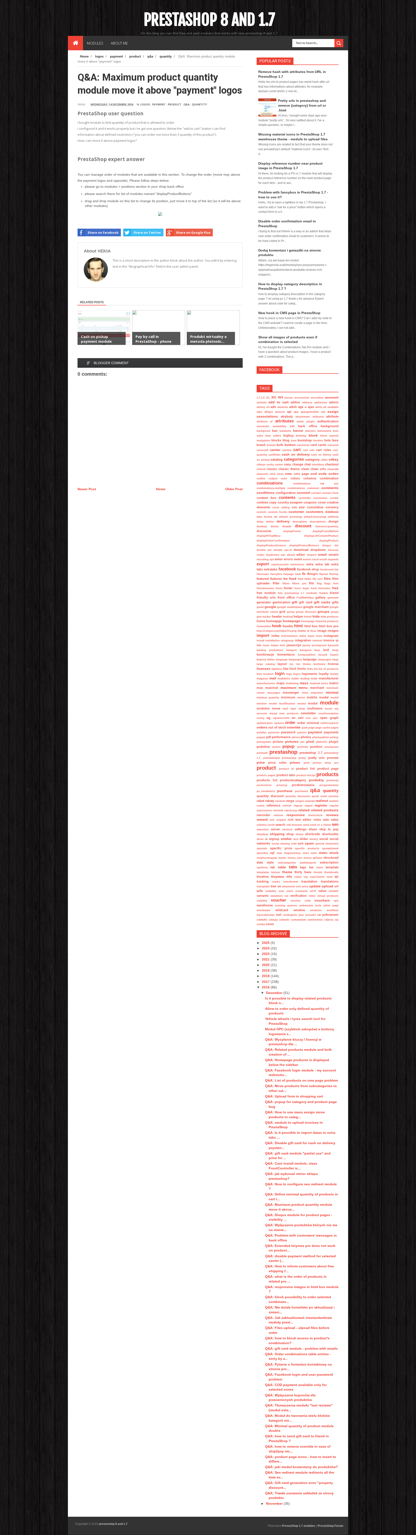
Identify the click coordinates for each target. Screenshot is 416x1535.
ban (275, 430)
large (335, 659)
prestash (262, 752)
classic (272, 469)
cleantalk (332, 469)
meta (305, 692)
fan (336, 569)
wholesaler (263, 910)
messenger (291, 692)
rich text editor (300, 819)
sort (300, 843)
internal (317, 640)
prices (295, 762)
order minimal (308, 723)
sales (334, 819)
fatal (298, 574)
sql (272, 853)
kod (326, 650)
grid (282, 611)
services (287, 829)
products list (267, 780)
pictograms (264, 741)
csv (302, 507)
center (279, 464)
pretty (302, 757)
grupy (334, 611)
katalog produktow (270, 650)
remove (278, 815)
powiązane (331, 746)
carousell (262, 450)
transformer (290, 881)
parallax (261, 732)
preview (332, 758)
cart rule (308, 450)
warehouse (265, 905)
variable (333, 891)
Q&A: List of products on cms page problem (301, 1080)
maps (280, 683)
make (314, 678)
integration (303, 640)
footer (288, 588)
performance (281, 737)
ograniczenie (281, 717)
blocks (276, 440)
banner (298, 430)
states (323, 853)
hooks (288, 626)
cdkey (333, 459)
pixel (310, 741)
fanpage (288, 574)
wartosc (292, 905)
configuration (286, 493)
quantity (199, 104)
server (275, 829)
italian (275, 645)
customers (314, 512)
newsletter (308, 713)
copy (272, 502)
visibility (262, 900)
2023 (266, 954)
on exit (297, 718)
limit (292, 669)
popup (288, 746)
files (327, 578)
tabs (293, 867)
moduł (313, 703)
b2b (292, 426)
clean (305, 469)
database (331, 512)
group (291, 611)
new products (289, 713)
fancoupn (263, 574)
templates (263, 872)
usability (270, 891)
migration (317, 692)
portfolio (302, 746)
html (298, 626)
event (298, 559)
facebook (287, 569)
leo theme (303, 664)
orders (262, 727)
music (328, 708)
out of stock (277, 727)
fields (307, 578)
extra (309, 564)
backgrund (263, 430)
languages (324, 659)
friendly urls (266, 597)
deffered (333, 516)
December (274, 993)
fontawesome (265, 588)
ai (306, 407)
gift (294, 602)
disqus (326, 545)
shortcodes (330, 834)
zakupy (273, 919)
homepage (291, 621)
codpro (273, 478)
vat (286, 895)
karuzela (333, 645)
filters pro (299, 583)
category (312, 459)
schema (261, 824)
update (315, 886)
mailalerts (284, 678)
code (322, 474)
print (307, 762)
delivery (283, 521)
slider (303, 839)
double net (264, 549)
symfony (262, 867)
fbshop (333, 574)
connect (303, 493)
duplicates (272, 554)
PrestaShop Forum (330, 1526)
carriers (287, 450)
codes (333, 474)
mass (304, 683)
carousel (333, 445)
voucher (278, 900)
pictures (292, 741)
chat (307, 464)
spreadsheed (330, 848)
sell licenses (294, 824)
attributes (284, 421)
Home (160, 489)
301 (273, 397)
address (307, 402)
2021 (266, 959)
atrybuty (287, 416)
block (313, 435)
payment (159, 104)
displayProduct (328, 540)
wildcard (281, 910)
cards (322, 445)
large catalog (266, 664)
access (288, 397)
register (321, 805)
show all (262, 839)
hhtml (308, 616)
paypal (261, 737)
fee (285, 578)
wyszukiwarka (265, 914)
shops (300, 834)
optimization (265, 723)
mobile (312, 697)
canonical (303, 445)
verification (298, 895)
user (281, 891)
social (323, 839)
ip (337, 640)
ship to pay (328, 829)
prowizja (281, 785)
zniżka (261, 924)
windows (316, 910)
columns (309, 478)
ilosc (313, 630)
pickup (334, 737)
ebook (291, 554)
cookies (262, 502)
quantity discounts (297, 796)
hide (316, 616)
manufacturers (266, 683)
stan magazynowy (289, 852)
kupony (261, 659)
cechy (270, 464)
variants (262, 895)
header (277, 616)
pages (334, 727)
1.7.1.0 (261, 397)
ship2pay (262, 834)
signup (274, 839)
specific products (307, 848)
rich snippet (278, 819)
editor (300, 554)
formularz (324, 588)
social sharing (281, 843)
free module (266, 593)
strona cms (294, 857)
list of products (328, 668)
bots (327, 440)
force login (301, 588)
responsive (295, 815)
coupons (310, 502)
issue (266, 645)
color (284, 478)
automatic (263, 426)
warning (280, 905)
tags (303, 867)
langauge (282, 659)
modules (263, 708)
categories (294, 459)
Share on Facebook (103, 232)
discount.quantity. (326, 526)
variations (276, 895)
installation (273, 640)
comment (313, 488)
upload (327, 886)
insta (319, 635)
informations (289, 635)
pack (305, 727)
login (280, 673)
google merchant (316, 607)
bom (294, 440)
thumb (318, 872)
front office (286, 597)
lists (259, 673)
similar (286, 839)
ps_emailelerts (266, 791)
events (307, 559)
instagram (331, 636)
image (321, 630)
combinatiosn (296, 488)
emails (333, 554)
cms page (301, 474)
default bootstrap (290, 516)
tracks (276, 881)
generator (264, 602)
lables (271, 659)
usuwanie (301, 891)
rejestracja (290, 810)
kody (335, 650)
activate (261, 402)
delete (270, 521)
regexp (298, 805)
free (335, 588)
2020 (266, 965)
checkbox (318, 464)
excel (315, 559)
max (260, 688)
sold (294, 843)
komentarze (286, 654)
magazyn (262, 678)
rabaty (269, 801)
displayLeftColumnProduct (321, 535)
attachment (302, 416)
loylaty (334, 673)
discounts (264, 531)
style (270, 862)
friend (334, 593)
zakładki (262, 919)
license (333, 664)
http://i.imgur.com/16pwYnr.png (277, 630)
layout (282, 664)
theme (287, 872)
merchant (317, 688)
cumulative (315, 507)
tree (273, 886)
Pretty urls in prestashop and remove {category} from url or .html (302, 105)
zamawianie (298, 919)
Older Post (234, 489)
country (283, 502)
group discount (306, 611)
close (280, 473)
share (313, 829)
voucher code (300, 900)
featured (263, 578)
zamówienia (315, 919)
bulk (280, 445)
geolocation (281, 602)
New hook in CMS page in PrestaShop (289, 313)
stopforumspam (267, 857)
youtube (310, 914)
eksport (312, 554)
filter (276, 583)
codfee (261, 478)
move (276, 708)
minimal (332, 692)
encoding (263, 559)
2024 (266, 948)
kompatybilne (306, 654)
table (282, 867)
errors (288, 559)
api (289, 411)
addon (295, 402)
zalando (284, 919)
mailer (295, 678)
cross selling (281, 507)
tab (272, 867)
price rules (277, 762)
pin (302, 741)
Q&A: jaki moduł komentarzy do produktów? (301, 1467)
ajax (311, 407)
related (304, 810)
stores (282, 857)
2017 (266, 982)
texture (275, 872)
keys (317, 650)
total (329, 876)
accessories (301, 397)
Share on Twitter (147, 232)
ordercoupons (329, 723)
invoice (328, 640)
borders (318, 440)
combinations (270, 483)
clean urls (318, 469)
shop (290, 834)
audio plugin (306, 421)
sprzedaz (262, 852)
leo (291, 664)
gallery (320, 597)
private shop (322, 762)
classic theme (289, 469)
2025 (266, 943)
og (268, 718)
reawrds (310, 801)
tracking (263, 881)
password (288, 732)
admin (333, 402)
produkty (316, 780)
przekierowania (303, 785)
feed (292, 578)
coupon (296, 502)
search (280, 824)
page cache (322, 727)
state (314, 852)
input (311, 635)
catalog (276, 459)
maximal (271, 688)
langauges (295, 659)
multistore (314, 708)
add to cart (278, 402)
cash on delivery (296, 454)
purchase (284, 791)
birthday (301, 435)
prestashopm (271, 757)
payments (331, 732)
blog (286, 440)
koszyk (322, 654)
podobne (263, 746)
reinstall (278, 810)
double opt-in (282, 549)
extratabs (270, 569)
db (275, 516)
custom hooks (277, 511)
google (270, 607)
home (261, 621)
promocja (332, 780)
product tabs (285, 775)
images (333, 630)
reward (262, 819)
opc (315, 717)
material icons (319, 683)
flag (319, 583)
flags (327, 583)
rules (317, 819)
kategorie (306, 650)
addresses (320, 402)
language (310, 659)
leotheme (319, 664)
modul (302, 703)
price (261, 762)
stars (306, 852)
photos (306, 737)
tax (311, 867)
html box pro (328, 626)
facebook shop (308, 569)
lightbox (277, 668)
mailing (305, 678)
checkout (331, 464)
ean (283, 554)
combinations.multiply (271, 488)
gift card (305, 602)
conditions (265, 493)
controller (305, 498)
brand (261, 445)
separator (263, 829)
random (280, 801)
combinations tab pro (315, 483)
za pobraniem (327, 914)
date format (264, 516)
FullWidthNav (305, 597)
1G (268, 397)
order (290, 722)
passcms (274, 732)
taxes (319, 867)
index (275, 636)
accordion (317, 397)
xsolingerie (290, 914)
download (301, 550)
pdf (268, 737)
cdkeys (261, 464)
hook (276, 626)
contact (316, 492)
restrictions (315, 815)
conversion (320, 498)
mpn (293, 708)
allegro (268, 411)
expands (333, 559)
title (289, 876)
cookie (334, 498)
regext (308, 805)
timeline (263, 876)
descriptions (318, 521)
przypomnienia (328, 785)
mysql (273, 713)
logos (145, 104)
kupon (334, 654)
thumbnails (331, 872)
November (275, 1503)
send (306, 824)
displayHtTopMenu (268, 535)
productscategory (293, 780)
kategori (291, 650)
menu (303, 688)
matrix (333, 683)
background (329, 426)
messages (273, 692)
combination (329, 478)
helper (298, 616)
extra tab (322, 564)
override (293, 727)
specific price (281, 848)
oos (308, 717)
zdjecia (328, 919)
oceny (260, 717)
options (279, 723)
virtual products (327, 895)
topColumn (317, 876)
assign (332, 411)
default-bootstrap (315, 516)
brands (271, 445)
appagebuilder (310, 411)
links (310, 668)
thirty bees (302, 872)
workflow (332, 910)
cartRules (274, 454)
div (336, 545)
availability (279, 426)
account (331, 397)
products (327, 774)
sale (326, 819)
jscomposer (319, 645)
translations (329, 881)
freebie (323, 593)
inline (302, 635)
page (311, 727)
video (312, 895)
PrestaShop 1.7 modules (298, 1526)
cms (288, 474)
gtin (259, 616)
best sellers (273, 435)
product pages (266, 775)
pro (336, 762)
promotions (264, 785)
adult (293, 407)
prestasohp (289, 757)
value (322, 891)
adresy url (263, 407)
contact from (330, 492)
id (308, 630)
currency (331, 507)
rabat (260, 801)
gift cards (322, 602)
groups (323, 611)
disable (286, 526)
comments (329, 488)
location (268, 673)
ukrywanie (288, 886)
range (290, 801)
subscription (329, 862)
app (296, 411)
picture (278, 741)
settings (300, 829)
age (300, 407)
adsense (282, 407)
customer (296, 512)
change (297, 464)
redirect (322, 801)
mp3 (285, 708)
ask (323, 411)
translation (309, 881)
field (300, 578)
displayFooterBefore (325, 531)
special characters (326, 843)
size (295, 839)
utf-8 (313, 891)
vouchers (322, 900)
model (273, 703)
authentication (327, 421)
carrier (275, 450)
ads (273, 407)
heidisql (288, 616)
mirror (301, 697)
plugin (333, 741)
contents (287, 497)
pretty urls (316, 758)
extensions (297, 564)
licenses (263, 669)
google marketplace (289, 607)
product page (328, 768)
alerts (318, 407)
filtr (311, 583)
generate (332, 597)
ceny (287, 464)
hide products (329, 616)
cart (297, 449)
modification (287, 703)
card (313, 445)
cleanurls (262, 473)
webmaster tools (310, 905)
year (301, 914)
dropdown (318, 550)
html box (311, 626)
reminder (263, 815)
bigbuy (288, 435)
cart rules (323, 450)
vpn (336, 900)
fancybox (276, 574)
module (329, 703)
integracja (287, 640)
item (282, 645)
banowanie (324, 430)
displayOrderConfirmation (273, 540)
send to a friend (320, 824)
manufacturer (328, 678)
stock (333, 853)
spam (309, 843)
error (279, 559)
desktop (262, 526)
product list (305, 768)
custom (261, 511)
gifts (335, 602)
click (272, 473)
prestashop (283, 752)
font (335, 583)
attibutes (318, 416)
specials (262, 848)
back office (307, 426)
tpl (336, 876)
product (174, 104)
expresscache (280, 564)
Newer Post (87, 489)
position (316, 746)
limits (301, 669)
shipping (277, 834)
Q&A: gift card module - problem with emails (301, 1348)
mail (272, 678)
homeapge (274, 621)
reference (273, 805)
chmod (261, 469)
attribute (332, 416)
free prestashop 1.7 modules (298, 593)
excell (323, 559)
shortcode (312, 834)
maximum (288, 688)
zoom (270, 924)
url (336, 886)
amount (280, 411)
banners (310, 430)
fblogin (312, 574)
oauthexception (328, 713)
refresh (287, 805)
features (276, 578)
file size (317, 578)
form (314, 588)
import (263, 635)
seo (335, 824)
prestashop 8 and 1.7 (209, 19)
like (285, 669)
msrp (302, 708)
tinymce (277, 876)
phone (296, 737)
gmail (260, 607)
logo (289, 673)
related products (324, 810)
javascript (293, 645)
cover (322, 502)
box (335, 440)
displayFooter (292, 531)
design (333, 521)
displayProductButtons (304, 545)
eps (272, 559)
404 (280, 397)
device (275, 526)
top (306, 876)
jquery (306, 645)
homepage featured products (319, 621)
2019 (266, 970)
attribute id (265, 421)
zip (336, 919)
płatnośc (321, 741)
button (290, 445)
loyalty (324, 674)
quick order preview (325, 796)
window (299, 910)
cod (314, 474)
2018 (266, 976)
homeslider (264, 626)
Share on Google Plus (193, 232)
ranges (299, 801)
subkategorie (307, 862)
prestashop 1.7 (310, 753)
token (298, 876)
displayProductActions (271, 545)
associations (267, 416)
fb (304, 574)
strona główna (312, 857)
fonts (279, 588)
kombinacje (265, 654)
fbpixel (323, 574)
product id (286, 768)
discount (303, 526)
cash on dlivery (321, 454)
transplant (263, 886)
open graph (329, 718)
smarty (313, 839)
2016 (266, 987)
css (294, 507)
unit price (302, 886)
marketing (292, 683)
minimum (288, 697)
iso (259, 645)
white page (330, 905)
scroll (270, 824)
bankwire (285, 430)
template (332, 867)
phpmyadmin (320, 737)
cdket (324, 459)
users (289, 891)
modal (324, 697)
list (316, 668)
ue (279, 886)
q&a (186, 104)
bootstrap (305, 440)
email (322, 554)
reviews (332, 815)
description (299, 521)
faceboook (327, 569)
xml (278, 914)
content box (266, 498)
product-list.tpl (305, 775)
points (276, 746)
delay (260, 521)
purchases (301, 791)
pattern (301, 732)
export (263, 564)
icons (302, 630)
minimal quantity (268, 697)
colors (295, 478)
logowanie (309, 674)
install (260, 640)
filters (286, 583)
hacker (266, 616)
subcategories (287, 862)
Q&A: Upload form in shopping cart (294, 1096)
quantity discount (270, 796)
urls (260, 891)
